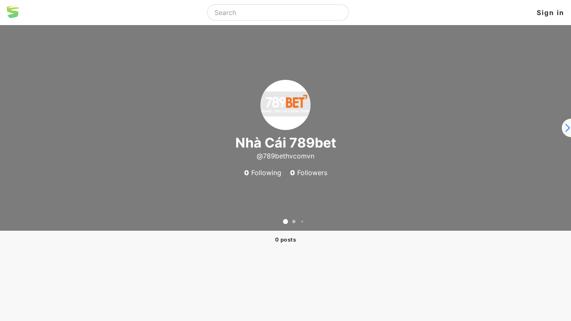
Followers (308, 172)
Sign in (550, 12)
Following (262, 172)
